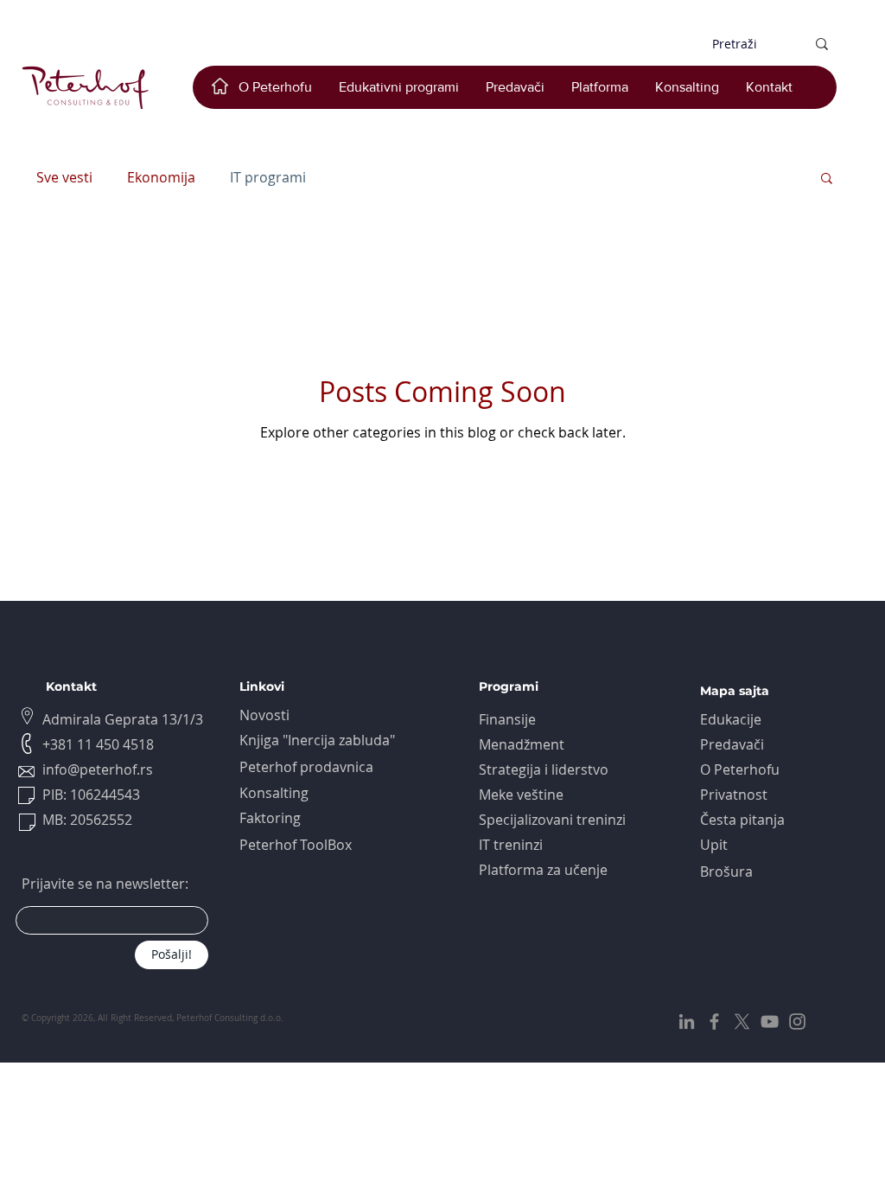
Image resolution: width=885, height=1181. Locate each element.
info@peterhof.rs (97, 769)
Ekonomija (161, 177)
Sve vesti (64, 177)
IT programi (268, 177)
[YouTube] (769, 1021)
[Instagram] (797, 1021)
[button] (826, 179)
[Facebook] (714, 1021)
